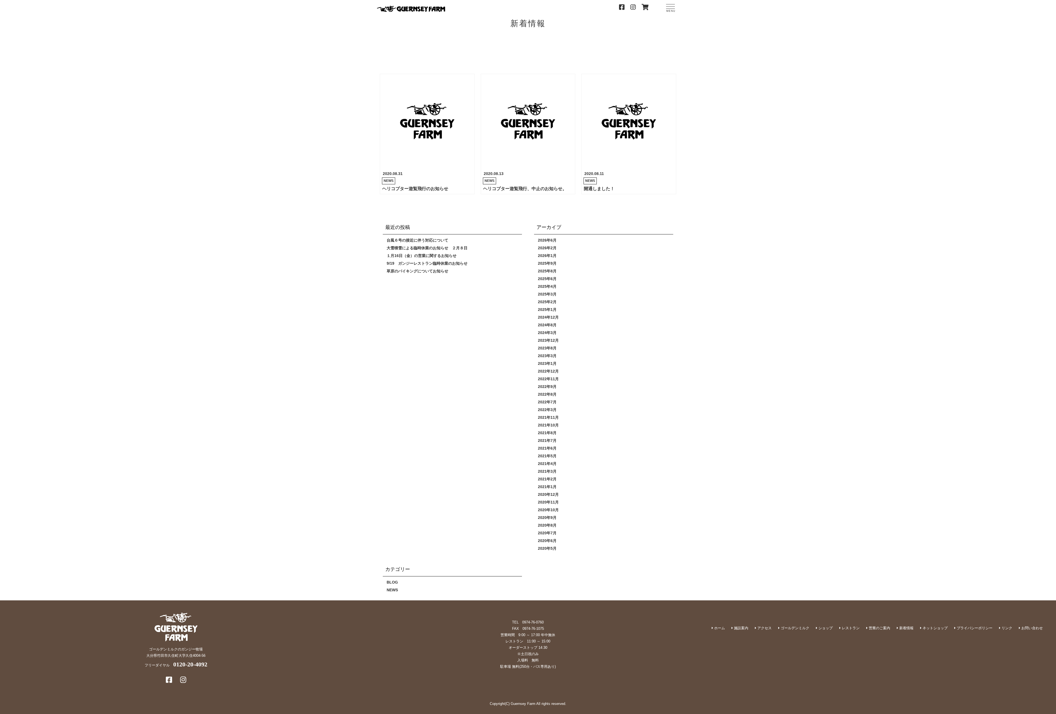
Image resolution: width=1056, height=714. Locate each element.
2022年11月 (548, 379)
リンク (1006, 628)
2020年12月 (548, 494)
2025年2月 (547, 302)
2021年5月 (547, 456)
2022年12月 (548, 371)
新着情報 (906, 628)
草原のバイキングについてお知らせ (417, 271)
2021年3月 (547, 471)
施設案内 (740, 628)
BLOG (392, 582)
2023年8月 (547, 348)
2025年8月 (547, 271)
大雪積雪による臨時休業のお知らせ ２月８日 (427, 248)
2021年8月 (547, 433)
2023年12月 (548, 340)
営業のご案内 (879, 628)
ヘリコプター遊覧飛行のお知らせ (415, 188)
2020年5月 (547, 548)
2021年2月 (547, 479)
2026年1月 (547, 255)
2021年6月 (547, 448)
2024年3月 (547, 332)
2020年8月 (547, 525)
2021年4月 (547, 463)
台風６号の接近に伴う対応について (417, 240)
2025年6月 (547, 279)
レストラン (850, 628)
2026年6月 (547, 240)
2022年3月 (547, 409)
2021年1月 (547, 487)
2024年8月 (547, 325)
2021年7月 (547, 440)
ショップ (825, 628)
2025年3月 (547, 294)
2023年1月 (547, 363)
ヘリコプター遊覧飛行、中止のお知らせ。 (525, 188)
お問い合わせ (1031, 628)
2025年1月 (547, 309)
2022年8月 (547, 394)
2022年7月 (547, 402)
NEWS (389, 181)
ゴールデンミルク (794, 628)
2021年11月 (548, 417)
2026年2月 (547, 248)
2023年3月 (547, 356)
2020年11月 (548, 502)
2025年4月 (547, 286)
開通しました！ (599, 188)
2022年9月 (547, 386)
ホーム (719, 628)
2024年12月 (548, 317)
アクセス (764, 628)
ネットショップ (935, 628)
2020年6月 (547, 540)
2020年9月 (547, 517)
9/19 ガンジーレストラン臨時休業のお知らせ (427, 263)
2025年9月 (547, 263)
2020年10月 (548, 510)
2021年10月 (548, 425)
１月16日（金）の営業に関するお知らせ (422, 255)
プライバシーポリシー (974, 628)
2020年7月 (547, 533)
